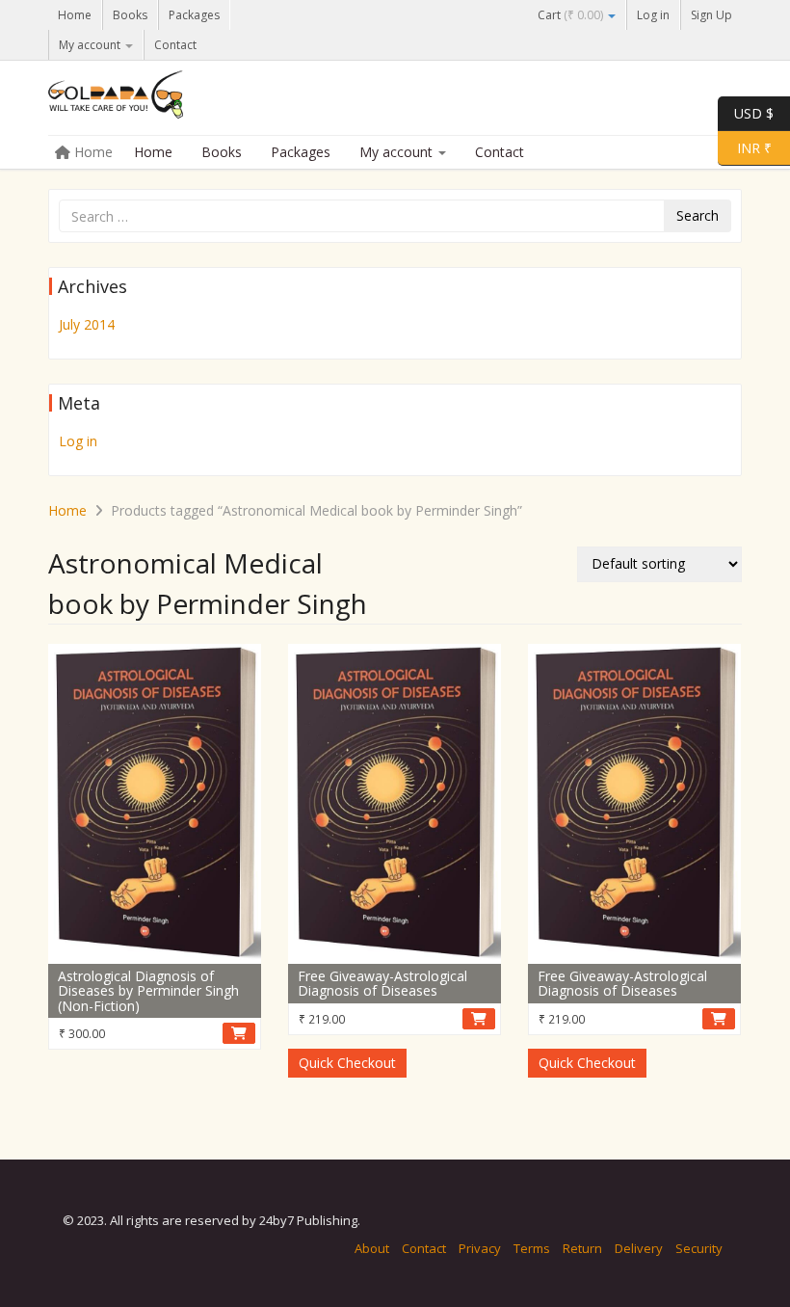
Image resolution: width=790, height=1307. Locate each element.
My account (91, 45)
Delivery (639, 1248)
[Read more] (239, 1033)
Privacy (480, 1248)
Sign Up (711, 15)
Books (130, 15)
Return (582, 1248)
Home (75, 15)
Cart (570, 15)
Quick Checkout (347, 1063)
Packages (194, 15)
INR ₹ (745, 146)
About (372, 1248)
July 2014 (87, 324)
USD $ (754, 111)
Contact (175, 45)
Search (697, 215)
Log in (653, 15)
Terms (532, 1248)
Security (699, 1248)
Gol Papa (192, 99)
